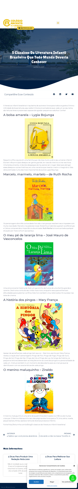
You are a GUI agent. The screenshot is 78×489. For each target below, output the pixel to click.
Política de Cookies (52, 485)
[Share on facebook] (54, 94)
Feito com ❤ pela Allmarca (8, 487)
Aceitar (36, 482)
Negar (52, 482)
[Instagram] (11, 28)
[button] (74, 466)
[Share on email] (72, 94)
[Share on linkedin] (60, 94)
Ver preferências (68, 482)
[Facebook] (15, 28)
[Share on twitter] (66, 94)
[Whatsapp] (8, 28)
